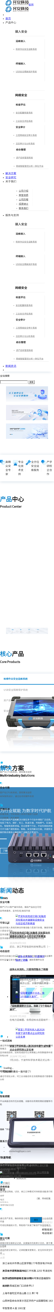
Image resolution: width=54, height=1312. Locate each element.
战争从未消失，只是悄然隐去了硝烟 (29, 969)
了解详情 (4, 560)
